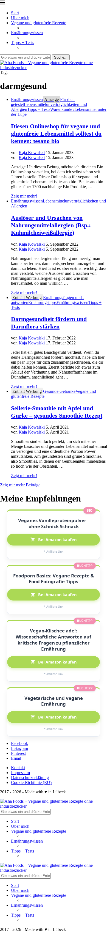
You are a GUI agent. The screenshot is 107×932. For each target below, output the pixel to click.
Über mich (20, 17)
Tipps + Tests (22, 42)
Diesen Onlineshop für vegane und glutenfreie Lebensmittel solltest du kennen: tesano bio (56, 133)
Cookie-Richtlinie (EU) (31, 782)
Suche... (60, 57)
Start (15, 12)
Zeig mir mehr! (24, 196)
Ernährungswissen (27, 32)
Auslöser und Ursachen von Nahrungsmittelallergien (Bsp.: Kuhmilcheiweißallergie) (51, 225)
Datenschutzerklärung (30, 777)
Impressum (20, 772)
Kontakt (18, 767)
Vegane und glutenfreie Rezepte (38, 22)
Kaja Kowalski (32, 152)
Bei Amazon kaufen (57, 539)
